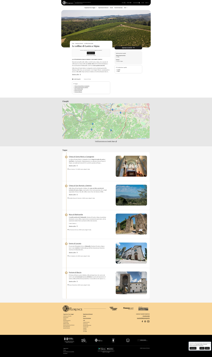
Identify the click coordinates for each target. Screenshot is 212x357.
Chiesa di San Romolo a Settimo (81, 87)
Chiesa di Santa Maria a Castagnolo (82, 86)
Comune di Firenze (146, 348)
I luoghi (118, 69)
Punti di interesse (87, 318)
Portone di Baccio (78, 92)
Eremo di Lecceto (78, 90)
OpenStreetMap (143, 138)
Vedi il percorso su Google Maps (105, 141)
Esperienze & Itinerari (79, 43)
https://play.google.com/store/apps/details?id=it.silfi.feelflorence (102, 349)
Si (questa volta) (91, 52)
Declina (202, 348)
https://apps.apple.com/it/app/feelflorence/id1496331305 (110, 349)
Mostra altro (75, 74)
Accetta (207, 348)
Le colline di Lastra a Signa (88, 43)
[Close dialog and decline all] (210, 342)
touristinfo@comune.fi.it (143, 318)
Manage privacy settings (91, 55)
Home (73, 43)
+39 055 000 (146, 316)
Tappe (118, 71)
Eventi (84, 316)
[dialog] (200, 346)
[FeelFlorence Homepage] (68, 2)
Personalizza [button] (193, 348)
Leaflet (139, 138)
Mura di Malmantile (79, 89)
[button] (111, 130)
